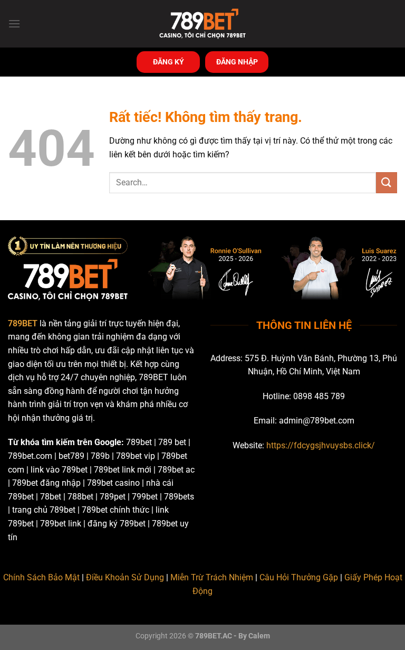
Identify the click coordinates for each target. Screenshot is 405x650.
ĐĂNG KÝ (168, 62)
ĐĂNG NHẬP (237, 62)
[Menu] (14, 23)
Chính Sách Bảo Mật (41, 577)
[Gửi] (386, 182)
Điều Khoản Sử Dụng (125, 577)
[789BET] (202, 24)
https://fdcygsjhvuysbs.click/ (320, 445)
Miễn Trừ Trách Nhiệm (211, 577)
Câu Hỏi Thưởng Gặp (298, 577)
